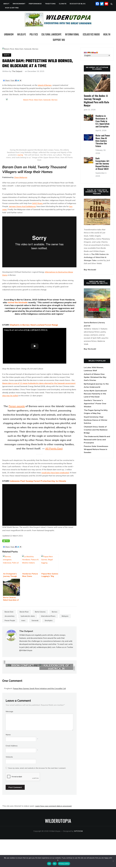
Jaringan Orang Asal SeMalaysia (22, 206)
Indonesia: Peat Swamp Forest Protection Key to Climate (38, 481)
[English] (85, 52)
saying (20, 155)
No (55, 864)
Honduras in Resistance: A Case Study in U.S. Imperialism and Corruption (102, 121)
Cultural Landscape (51, 34)
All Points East (54, 448)
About (6, 4)
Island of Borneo (44, 85)
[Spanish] (97, 52)
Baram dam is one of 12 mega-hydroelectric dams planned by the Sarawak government (38, 383)
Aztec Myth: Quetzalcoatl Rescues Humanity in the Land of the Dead (95, 393)
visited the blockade (18, 302)
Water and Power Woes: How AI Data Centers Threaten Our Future (102, 141)
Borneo (54, 612)
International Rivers (48, 616)
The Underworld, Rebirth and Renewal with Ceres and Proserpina (97, 439)
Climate (62, 4)
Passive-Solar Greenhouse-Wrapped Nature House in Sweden (96, 449)
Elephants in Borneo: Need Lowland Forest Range (34, 325)
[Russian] (95, 52)
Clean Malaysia (20, 177)
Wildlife (21, 34)
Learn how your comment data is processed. (53, 806)
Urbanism (9, 34)
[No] (113, 861)
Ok (49, 864)
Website (9, 757)
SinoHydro (49, 620)
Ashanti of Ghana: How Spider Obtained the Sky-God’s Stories (95, 377)
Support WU (59, 40)
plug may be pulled (10, 395)
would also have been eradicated (55, 472)
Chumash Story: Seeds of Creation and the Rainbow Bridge (96, 430)
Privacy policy (64, 864)
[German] (89, 52)
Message (9, 711)
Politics (34, 34)
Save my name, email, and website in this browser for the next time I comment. (37, 768)
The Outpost (17, 71)
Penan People (10, 620)
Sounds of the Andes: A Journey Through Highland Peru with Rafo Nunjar (96, 100)
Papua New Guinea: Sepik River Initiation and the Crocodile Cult (39, 688)
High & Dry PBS (12, 8)
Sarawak (35, 620)
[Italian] (91, 52)
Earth (7, 55)
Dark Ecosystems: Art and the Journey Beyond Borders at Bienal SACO (102, 163)
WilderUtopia (58, 820)
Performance (35, 4)
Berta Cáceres (40, 612)
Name (8, 734)
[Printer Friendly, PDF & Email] (6, 541)
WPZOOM (78, 831)
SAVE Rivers (37, 203)
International (72, 34)
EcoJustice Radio (91, 34)
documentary (9, 616)
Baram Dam (9, 612)
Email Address (12, 746)
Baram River (24, 612)
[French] (87, 52)
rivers (23, 620)
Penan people (17, 406)
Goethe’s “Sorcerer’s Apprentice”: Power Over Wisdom (95, 403)
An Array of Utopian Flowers (97, 68)
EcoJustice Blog (78, 4)
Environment (19, 4)
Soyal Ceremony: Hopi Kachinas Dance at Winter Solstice (95, 420)
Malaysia (65, 616)
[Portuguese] (93, 52)
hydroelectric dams (28, 616)
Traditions (50, 4)
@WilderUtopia (25, 650)
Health (106, 34)
